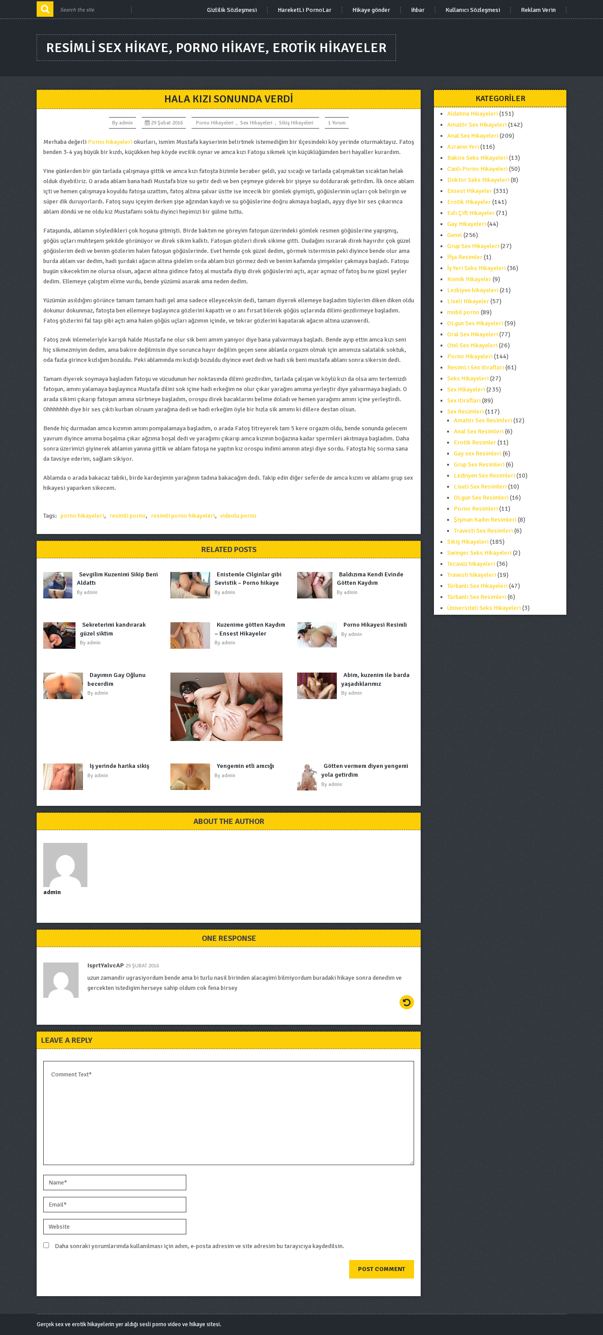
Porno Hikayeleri (215, 123)
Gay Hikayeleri (466, 224)
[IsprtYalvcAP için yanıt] (406, 1002)
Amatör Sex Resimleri (483, 420)
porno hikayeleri (82, 515)
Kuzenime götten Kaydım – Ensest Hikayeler (250, 629)
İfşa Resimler (464, 257)
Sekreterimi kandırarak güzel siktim (113, 629)
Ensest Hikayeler (469, 191)
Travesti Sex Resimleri (483, 530)
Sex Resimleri (465, 411)
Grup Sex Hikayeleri (473, 246)
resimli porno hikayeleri (183, 515)
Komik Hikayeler (469, 279)
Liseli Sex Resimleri (480, 486)
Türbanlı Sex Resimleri (476, 597)
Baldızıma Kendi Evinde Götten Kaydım (370, 579)
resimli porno (127, 515)
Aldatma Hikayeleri (472, 113)
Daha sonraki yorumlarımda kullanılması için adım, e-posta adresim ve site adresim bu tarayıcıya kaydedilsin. (199, 1246)
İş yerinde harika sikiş (119, 766)
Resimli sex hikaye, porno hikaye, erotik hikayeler (216, 48)
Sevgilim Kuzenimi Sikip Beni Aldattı (117, 579)
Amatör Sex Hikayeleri (477, 124)
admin (126, 123)
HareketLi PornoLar (305, 10)
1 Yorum (337, 123)
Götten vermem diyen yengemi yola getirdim (364, 770)
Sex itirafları (464, 400)
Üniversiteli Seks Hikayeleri (484, 608)
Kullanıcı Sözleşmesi (472, 10)
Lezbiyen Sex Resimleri (484, 475)
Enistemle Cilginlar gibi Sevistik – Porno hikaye (248, 579)
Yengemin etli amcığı (245, 766)
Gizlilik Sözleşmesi (232, 10)
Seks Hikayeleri (468, 378)
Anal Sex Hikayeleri (472, 135)
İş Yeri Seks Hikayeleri (476, 268)
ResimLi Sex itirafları (475, 367)
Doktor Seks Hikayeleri (478, 180)
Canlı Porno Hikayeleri (477, 169)
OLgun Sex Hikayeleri (475, 323)
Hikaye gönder (371, 10)
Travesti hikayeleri (471, 575)
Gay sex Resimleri (477, 453)
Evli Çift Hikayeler (471, 213)
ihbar (418, 10)
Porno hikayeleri (110, 142)
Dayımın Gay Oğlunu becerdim (116, 679)
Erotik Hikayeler (469, 202)
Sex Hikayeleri (256, 123)
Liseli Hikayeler (468, 301)
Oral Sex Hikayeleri (472, 334)
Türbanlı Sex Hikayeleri (477, 586)
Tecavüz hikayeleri (471, 564)
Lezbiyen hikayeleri (472, 290)
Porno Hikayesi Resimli (375, 624)
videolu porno (238, 515)
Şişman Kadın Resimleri (485, 519)
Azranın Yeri (463, 146)
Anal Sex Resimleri (479, 431)
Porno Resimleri (476, 508)
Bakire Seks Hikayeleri (477, 158)
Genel (454, 235)
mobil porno (463, 312)
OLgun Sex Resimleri (481, 497)
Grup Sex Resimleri (479, 464)
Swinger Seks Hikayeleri (479, 553)
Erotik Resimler (475, 442)
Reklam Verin (538, 10)
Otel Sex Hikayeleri (472, 345)
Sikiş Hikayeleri (296, 123)
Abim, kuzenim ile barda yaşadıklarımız (375, 679)
